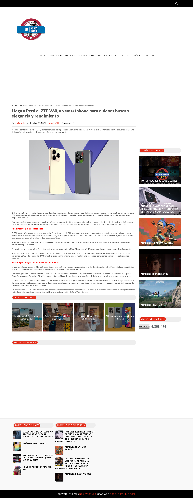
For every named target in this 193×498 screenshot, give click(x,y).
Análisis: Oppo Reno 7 (35, 443)
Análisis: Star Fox (151, 305)
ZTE (20, 105)
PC (128, 55)
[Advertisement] (96, 80)
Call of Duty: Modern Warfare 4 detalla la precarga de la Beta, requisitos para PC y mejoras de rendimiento (72, 463)
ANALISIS (55, 55)
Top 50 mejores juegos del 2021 (159, 181)
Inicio (43, 55)
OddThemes (116, 494)
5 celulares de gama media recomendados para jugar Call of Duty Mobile (38, 434)
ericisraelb (20, 123)
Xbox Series (105, 55)
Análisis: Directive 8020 (154, 274)
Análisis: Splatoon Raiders (157, 243)
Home (14, 105)
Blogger (130, 494)
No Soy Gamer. (88, 494)
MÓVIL (136, 55)
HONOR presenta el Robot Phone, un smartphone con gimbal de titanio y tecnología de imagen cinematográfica (159, 207)
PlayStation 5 (86, 55)
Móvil (51, 123)
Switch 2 (70, 55)
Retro (148, 55)
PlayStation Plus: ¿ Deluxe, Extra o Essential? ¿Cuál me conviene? (38, 457)
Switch (119, 55)
